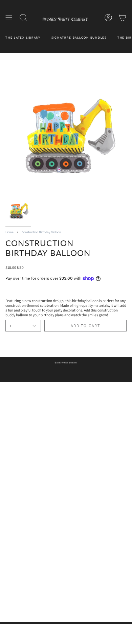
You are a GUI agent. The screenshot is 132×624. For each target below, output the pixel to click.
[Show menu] (9, 17)
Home (9, 232)
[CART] (122, 17)
